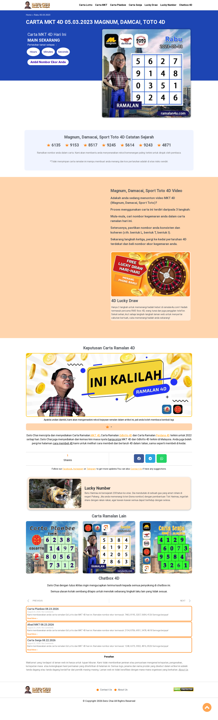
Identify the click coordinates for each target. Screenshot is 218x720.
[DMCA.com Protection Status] (184, 690)
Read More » (32, 618)
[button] (139, 458)
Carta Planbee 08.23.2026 (43, 608)
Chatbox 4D (185, 5)
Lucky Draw (151, 5)
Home (29, 15)
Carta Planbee (118, 5)
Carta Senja (135, 5)
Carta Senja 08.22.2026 (41, 640)
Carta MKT (101, 5)
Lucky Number (168, 5)
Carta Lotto (85, 5)
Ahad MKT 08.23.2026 (40, 624)
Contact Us (136, 469)
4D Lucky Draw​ (124, 300)
